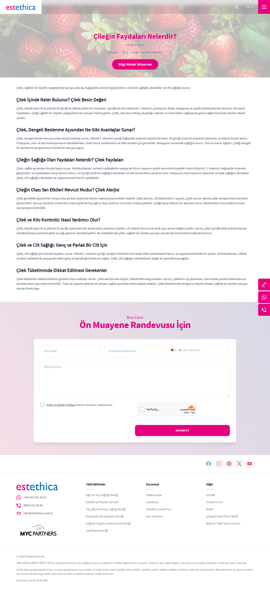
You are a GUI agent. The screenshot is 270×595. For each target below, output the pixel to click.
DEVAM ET (182, 430)
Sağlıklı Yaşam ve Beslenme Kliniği (108, 523)
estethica (152, 502)
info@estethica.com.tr (38, 513)
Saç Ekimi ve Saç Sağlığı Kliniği (106, 509)
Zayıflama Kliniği (97, 530)
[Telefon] (264, 310)
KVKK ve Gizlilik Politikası (61, 404)
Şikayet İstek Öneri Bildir (222, 516)
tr (247, 7)
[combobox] (175, 350)
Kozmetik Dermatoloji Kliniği (105, 516)
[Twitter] (239, 464)
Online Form (214, 502)
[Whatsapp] (264, 297)
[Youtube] (250, 464)
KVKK (209, 509)
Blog (125, 52)
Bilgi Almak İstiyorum (135, 64)
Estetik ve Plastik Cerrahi (102, 502)
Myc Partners (154, 516)
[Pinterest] (229, 464)
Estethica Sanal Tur (158, 509)
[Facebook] (208, 464)
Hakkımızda (154, 495)
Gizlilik (210, 495)
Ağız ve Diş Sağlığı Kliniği (102, 495)
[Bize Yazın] (264, 284)
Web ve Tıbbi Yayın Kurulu (223, 523)
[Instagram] (219, 464)
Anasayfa (113, 52)
